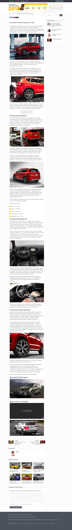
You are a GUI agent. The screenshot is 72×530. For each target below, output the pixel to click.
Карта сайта (11, 1)
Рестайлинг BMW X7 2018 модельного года (38, 471)
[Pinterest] (15, 17)
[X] (16, 17)
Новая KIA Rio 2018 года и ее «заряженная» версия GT (26, 482)
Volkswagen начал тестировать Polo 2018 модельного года (26, 471)
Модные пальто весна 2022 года (56, 35)
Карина (17, 451)
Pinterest (42, 523)
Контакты (18, 1)
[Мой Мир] (13, 17)
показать (30, 111)
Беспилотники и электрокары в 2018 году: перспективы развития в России (15, 483)
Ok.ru (47, 523)
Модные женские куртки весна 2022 (57, 30)
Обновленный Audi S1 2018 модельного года (14, 471)
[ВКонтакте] (10, 17)
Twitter (19, 523)
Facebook (36, 523)
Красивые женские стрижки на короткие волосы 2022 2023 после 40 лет (57, 25)
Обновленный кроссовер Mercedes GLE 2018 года (38, 482)
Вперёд (36, 440)
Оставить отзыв (59, 1)
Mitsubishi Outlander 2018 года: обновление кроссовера (19, 443)
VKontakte (30, 523)
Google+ (24, 523)
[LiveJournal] (18, 17)
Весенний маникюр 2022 (57, 39)
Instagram (52, 523)
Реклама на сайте (25, 1)
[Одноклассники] (12, 17)
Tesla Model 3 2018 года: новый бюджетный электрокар (34, 443)
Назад (16, 440)
